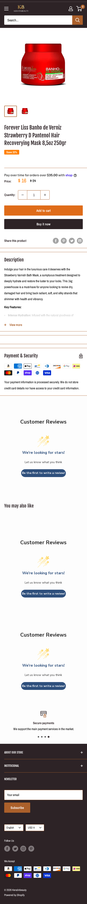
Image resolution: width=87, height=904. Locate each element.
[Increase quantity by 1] (45, 194)
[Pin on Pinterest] (64, 241)
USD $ (31, 827)
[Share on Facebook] (56, 241)
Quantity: (9, 195)
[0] (79, 8)
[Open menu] (6, 8)
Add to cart (43, 210)
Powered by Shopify (14, 895)
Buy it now (43, 224)
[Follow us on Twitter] (15, 849)
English (10, 827)
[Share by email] (80, 241)
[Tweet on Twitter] (72, 241)
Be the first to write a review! (43, 473)
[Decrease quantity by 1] (22, 194)
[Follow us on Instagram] (23, 849)
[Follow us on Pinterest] (31, 849)
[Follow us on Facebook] (7, 849)
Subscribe (17, 807)
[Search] (77, 20)
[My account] (71, 8)
